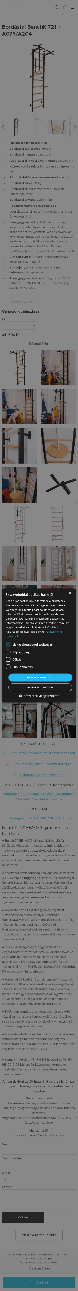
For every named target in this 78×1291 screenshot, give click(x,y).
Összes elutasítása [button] (40, 687)
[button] (39, 696)
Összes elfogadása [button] (40, 677)
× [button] (70, 593)
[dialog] (39, 646)
